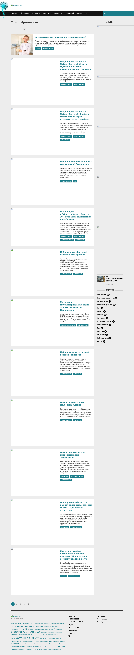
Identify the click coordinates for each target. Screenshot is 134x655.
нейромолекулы (55, 641)
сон (75, 181)
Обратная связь (105, 622)
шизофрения (80, 240)
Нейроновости (24, 13)
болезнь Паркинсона (68, 325)
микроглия (44, 638)
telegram (103, 616)
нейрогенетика (48, 48)
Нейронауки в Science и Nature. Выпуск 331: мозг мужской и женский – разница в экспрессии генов (75, 65)
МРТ (38, 623)
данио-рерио (32, 629)
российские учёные (17, 649)
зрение (59, 629)
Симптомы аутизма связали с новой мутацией (60, 36)
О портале (80, 13)
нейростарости (54, 644)
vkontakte (103, 619)
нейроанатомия (55, 638)
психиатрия (65, 139)
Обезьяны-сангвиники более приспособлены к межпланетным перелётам (114, 279)
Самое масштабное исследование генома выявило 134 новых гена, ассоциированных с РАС (73, 555)
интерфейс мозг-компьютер (21, 635)
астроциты (102, 318)
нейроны (101, 314)
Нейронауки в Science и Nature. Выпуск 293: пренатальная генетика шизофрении (75, 215)
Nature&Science (66, 84)
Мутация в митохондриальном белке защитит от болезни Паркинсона (74, 306)
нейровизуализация (17, 641)
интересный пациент (55, 632)
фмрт (50, 649)
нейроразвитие (41, 644)
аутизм (38, 48)
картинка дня (103, 294)
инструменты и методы (107, 298)
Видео (50, 13)
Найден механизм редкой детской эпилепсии (74, 353)
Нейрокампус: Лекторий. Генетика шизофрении (74, 253)
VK (86, 13)
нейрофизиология (34, 646)
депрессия (64, 527)
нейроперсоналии (30, 644)
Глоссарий (70, 13)
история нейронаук (51, 634)
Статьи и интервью (39, 13)
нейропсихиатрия (67, 240)
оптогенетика (51, 646)
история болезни (77, 476)
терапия (44, 649)
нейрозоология (104, 324)
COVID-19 (14, 623)
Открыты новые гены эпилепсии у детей (72, 403)
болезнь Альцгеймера (106, 304)
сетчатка (101, 331)
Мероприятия (59, 13)
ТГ (90, 13)
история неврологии (38, 634)
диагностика (50, 629)
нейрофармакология (19, 647)
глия (100, 328)
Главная (14, 13)
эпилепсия (77, 374)
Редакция (109, 284)
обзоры (43, 646)
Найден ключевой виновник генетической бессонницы (76, 162)
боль (57, 626)
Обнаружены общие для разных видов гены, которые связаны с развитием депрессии (76, 506)
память (101, 311)
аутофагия (64, 476)
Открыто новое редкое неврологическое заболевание (72, 455)
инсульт (44, 632)
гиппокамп (102, 334)
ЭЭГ (43, 623)
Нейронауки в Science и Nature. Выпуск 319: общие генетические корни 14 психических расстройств (74, 115)
